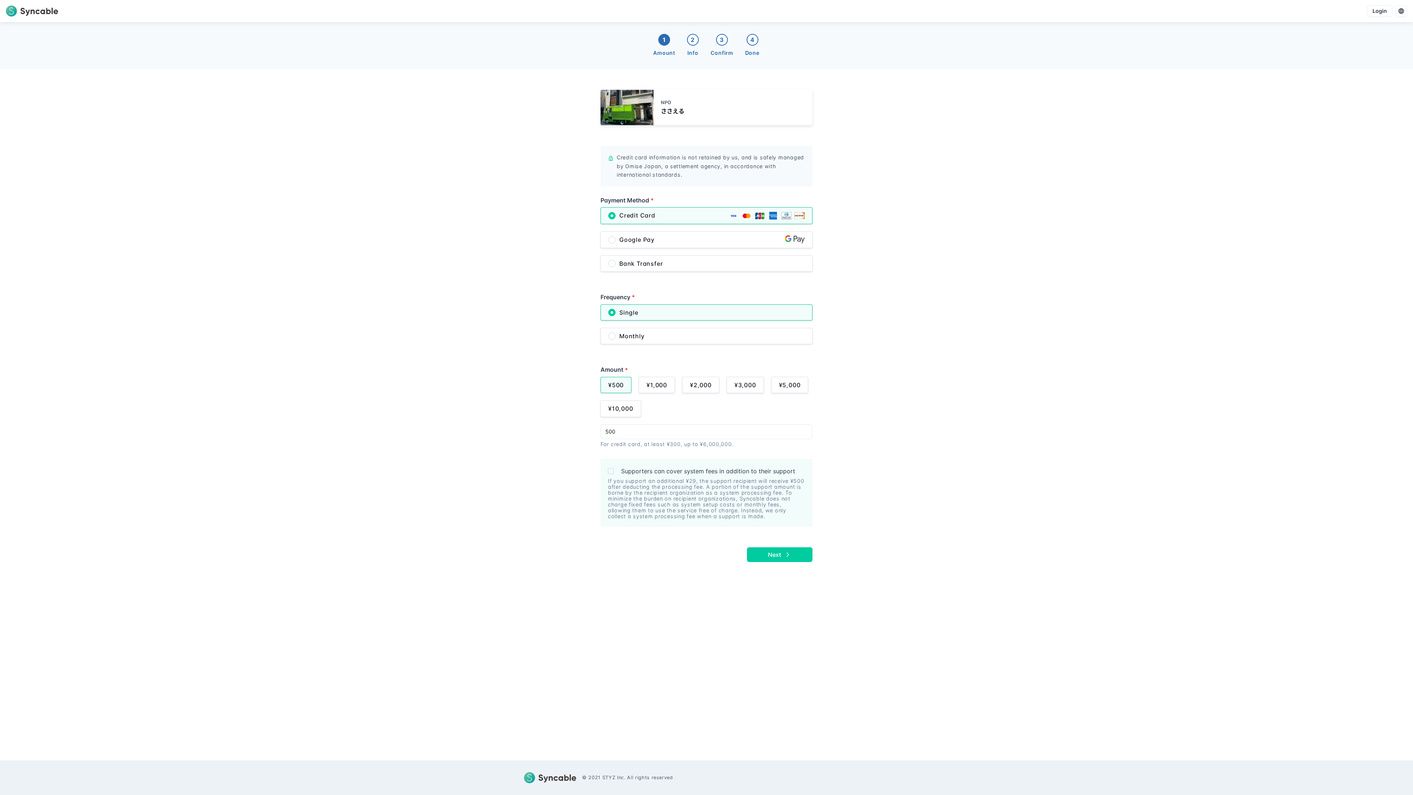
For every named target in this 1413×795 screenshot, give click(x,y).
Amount (614, 369)
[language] (1401, 11)
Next (774, 554)
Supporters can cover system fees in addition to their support (708, 471)
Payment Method (627, 200)
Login (1380, 11)
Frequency (618, 297)
